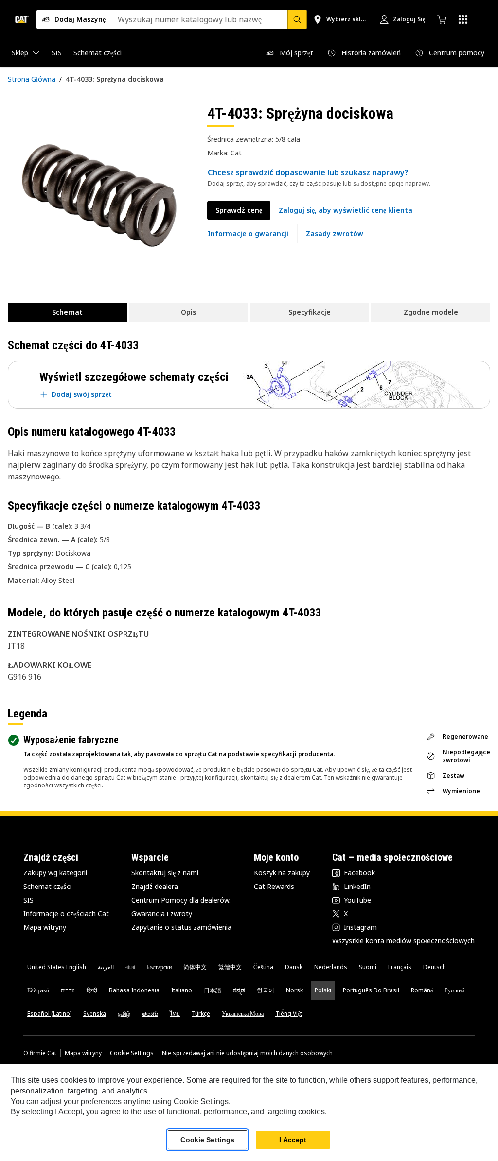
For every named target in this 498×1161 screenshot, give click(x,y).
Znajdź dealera (154, 886)
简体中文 (195, 967)
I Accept (292, 1140)
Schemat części (47, 886)
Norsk (294, 990)
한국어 (265, 990)
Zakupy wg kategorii (55, 872)
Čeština (263, 967)
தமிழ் (124, 1013)
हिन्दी (92, 990)
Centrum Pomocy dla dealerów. (181, 900)
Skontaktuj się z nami (164, 872)
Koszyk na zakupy (282, 872)
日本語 (212, 990)
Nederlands (330, 967)
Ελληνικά (38, 990)
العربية (106, 967)
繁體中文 (230, 967)
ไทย (175, 1013)
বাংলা (130, 967)
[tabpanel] (100, 195)
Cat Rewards (274, 886)
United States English (56, 967)
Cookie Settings (132, 1053)
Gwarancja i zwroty (161, 913)
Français (399, 967)
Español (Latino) (49, 1013)
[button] (345, 210)
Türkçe (201, 1013)
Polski (323, 990)
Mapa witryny (44, 927)
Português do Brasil (371, 990)
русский (454, 990)
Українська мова (243, 1013)
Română (422, 990)
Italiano (181, 990)
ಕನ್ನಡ (239, 990)
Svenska (94, 1013)
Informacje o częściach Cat (66, 913)
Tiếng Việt (288, 1013)
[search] (297, 19)
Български (159, 967)
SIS (28, 900)
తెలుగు (150, 1013)
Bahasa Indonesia (134, 990)
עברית (68, 990)
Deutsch (434, 967)
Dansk (293, 967)
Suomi (367, 967)
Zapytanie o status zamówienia (181, 927)
